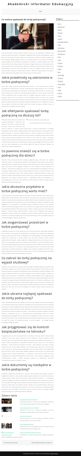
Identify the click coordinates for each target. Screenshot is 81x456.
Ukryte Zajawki (61, 84)
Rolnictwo (60, 66)
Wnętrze (60, 93)
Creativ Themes (54, 453)
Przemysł (60, 63)
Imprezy (60, 39)
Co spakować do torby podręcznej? (29, 399)
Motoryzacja (61, 48)
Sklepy (59, 69)
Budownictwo (61, 27)
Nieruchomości (61, 51)
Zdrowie (60, 96)
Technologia (61, 75)
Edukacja (60, 33)
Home (40, 11)
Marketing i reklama (63, 42)
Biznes (59, 24)
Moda (59, 45)
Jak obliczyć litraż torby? (11, 442)
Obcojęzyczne (61, 54)
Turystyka (60, 81)
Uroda (59, 87)
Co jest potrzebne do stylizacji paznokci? (30, 432)
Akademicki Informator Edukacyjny (40, 4)
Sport (59, 72)
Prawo (59, 60)
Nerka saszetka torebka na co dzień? (40, 442)
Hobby (59, 36)
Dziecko (60, 30)
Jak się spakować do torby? (27, 424)
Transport (60, 78)
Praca (59, 57)
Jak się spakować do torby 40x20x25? (29, 408)
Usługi (59, 90)
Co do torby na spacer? (26, 416)
